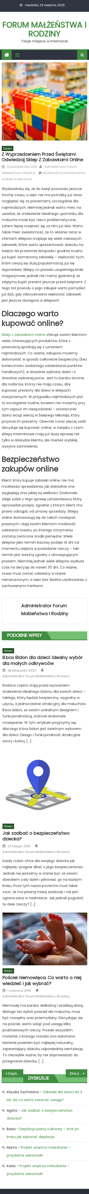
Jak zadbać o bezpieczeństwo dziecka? (36, 836)
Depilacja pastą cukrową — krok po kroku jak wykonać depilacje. (15, 1073)
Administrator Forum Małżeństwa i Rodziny (44, 610)
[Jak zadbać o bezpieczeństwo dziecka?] (44, 785)
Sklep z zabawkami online (23, 334)
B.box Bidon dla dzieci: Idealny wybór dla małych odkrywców (42, 660)
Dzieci (7, 148)
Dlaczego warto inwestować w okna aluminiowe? (78, 1073)
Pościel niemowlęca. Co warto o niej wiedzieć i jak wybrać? (41, 980)
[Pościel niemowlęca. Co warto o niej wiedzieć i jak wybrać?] (44, 939)
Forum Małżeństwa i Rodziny (44, 29)
